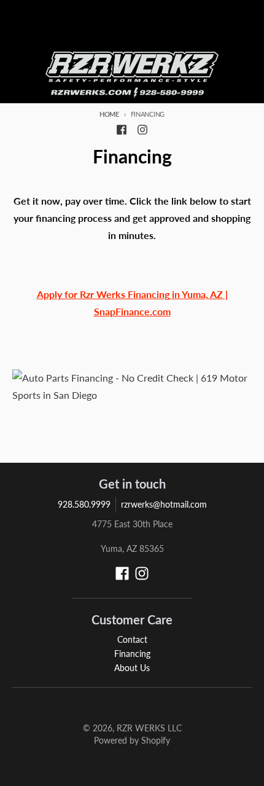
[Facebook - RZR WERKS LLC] (122, 130)
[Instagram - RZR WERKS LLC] (142, 130)
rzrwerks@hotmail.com (164, 504)
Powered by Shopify (132, 740)
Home (109, 114)
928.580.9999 (84, 504)
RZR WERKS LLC (149, 728)
